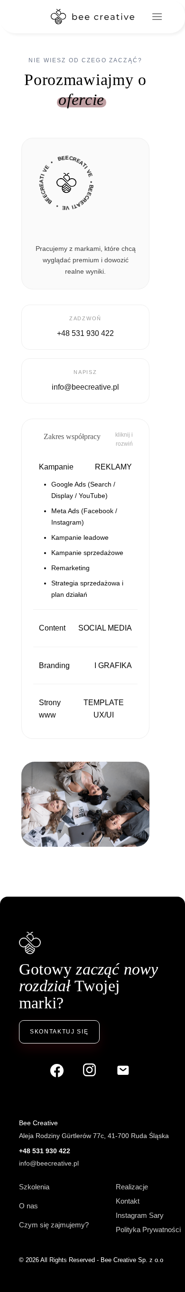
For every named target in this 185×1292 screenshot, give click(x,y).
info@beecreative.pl (49, 1163)
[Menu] (157, 16)
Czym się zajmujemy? (54, 1225)
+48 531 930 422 (44, 1151)
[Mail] (123, 1070)
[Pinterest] (90, 1070)
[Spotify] (57, 1070)
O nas (28, 1206)
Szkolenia (34, 1187)
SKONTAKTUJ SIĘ (59, 1031)
